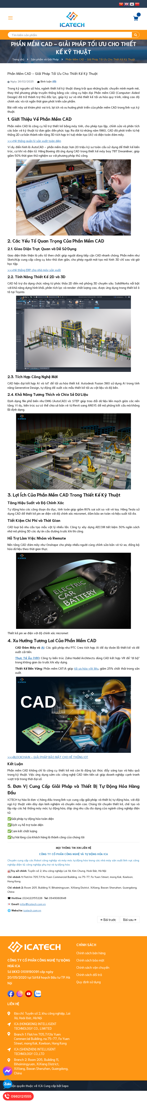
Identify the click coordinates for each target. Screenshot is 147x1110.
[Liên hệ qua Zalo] (7, 1084)
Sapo (65, 1086)
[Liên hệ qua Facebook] (7, 1071)
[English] (126, 4)
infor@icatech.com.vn (33, 904)
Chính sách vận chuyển (92, 967)
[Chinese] (137, 4)
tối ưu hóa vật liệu (86, 668)
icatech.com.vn (32, 910)
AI (42, 647)
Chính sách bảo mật (90, 960)
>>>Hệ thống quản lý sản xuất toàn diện (34, 141)
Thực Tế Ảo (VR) (27, 658)
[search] (136, 35)
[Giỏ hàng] (136, 19)
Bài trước (109, 919)
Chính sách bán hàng (90, 953)
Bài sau (128, 919)
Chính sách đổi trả (89, 974)
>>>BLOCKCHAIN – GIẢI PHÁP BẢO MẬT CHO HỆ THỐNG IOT (47, 757)
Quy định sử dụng (88, 982)
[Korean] (132, 4)
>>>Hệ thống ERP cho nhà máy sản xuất (34, 270)
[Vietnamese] (121, 4)
